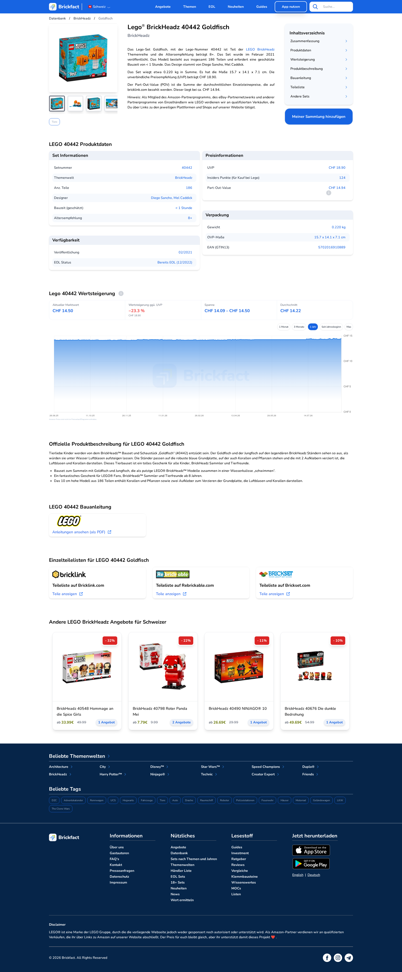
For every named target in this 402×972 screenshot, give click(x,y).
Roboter (224, 800)
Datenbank (179, 853)
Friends (308, 774)
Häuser (285, 800)
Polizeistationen (245, 800)
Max (349, 326)
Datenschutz (119, 876)
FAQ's (114, 859)
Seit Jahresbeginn (331, 326)
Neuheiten (236, 6)
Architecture (58, 767)
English (297, 875)
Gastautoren (119, 853)
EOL (212, 6)
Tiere (54, 121)
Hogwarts (128, 800)
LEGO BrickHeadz (260, 49)
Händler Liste (181, 870)
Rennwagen (96, 800)
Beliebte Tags (65, 789)
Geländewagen (321, 800)
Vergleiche (239, 870)
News (175, 894)
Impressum (118, 882)
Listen (236, 894)
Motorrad (301, 800)
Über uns (117, 847)
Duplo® (308, 767)
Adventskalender (73, 800)
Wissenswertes (243, 882)
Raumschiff (206, 800)
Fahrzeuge (147, 800)
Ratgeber (238, 859)
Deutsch (314, 875)
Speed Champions (266, 767)
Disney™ (157, 767)
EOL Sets (178, 876)
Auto (175, 800)
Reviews (238, 865)
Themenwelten (182, 865)
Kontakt (116, 865)
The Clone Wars (61, 808)
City (103, 767)
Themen (189, 6)
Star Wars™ (210, 767)
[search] (315, 6)
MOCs (236, 888)
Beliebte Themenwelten (77, 756)
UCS (113, 800)
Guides (261, 6)
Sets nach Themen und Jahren (194, 859)
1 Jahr (313, 326)
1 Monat (283, 326)
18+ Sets (178, 882)
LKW (340, 800)
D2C (54, 800)
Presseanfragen (122, 870)
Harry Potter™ (111, 774)
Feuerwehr (267, 800)
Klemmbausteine (244, 876)
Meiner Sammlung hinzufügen (318, 116)
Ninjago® (157, 774)
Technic (207, 774)
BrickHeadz (183, 177)
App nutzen (291, 6)
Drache (189, 800)
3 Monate (299, 326)
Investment (240, 853)
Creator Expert (263, 774)
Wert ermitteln (182, 900)
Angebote (163, 6)
